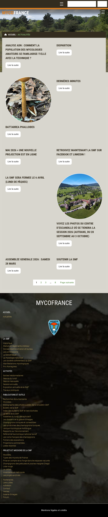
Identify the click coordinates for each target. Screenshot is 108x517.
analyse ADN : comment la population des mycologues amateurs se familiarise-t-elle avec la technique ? (25, 52)
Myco (8, 12)
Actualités (7, 317)
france (21, 12)
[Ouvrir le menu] (61, 4)
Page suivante (67, 282)
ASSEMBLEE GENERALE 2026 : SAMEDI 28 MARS (27, 261)
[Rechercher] (102, 4)
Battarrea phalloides (20, 127)
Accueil (12, 34)
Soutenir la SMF (67, 259)
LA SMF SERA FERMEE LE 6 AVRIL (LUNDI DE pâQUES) (24, 179)
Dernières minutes (69, 81)
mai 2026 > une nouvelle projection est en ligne (21, 152)
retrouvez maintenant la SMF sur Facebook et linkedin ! (79, 152)
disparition (64, 45)
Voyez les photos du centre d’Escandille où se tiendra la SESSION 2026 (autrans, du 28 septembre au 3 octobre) (76, 230)
